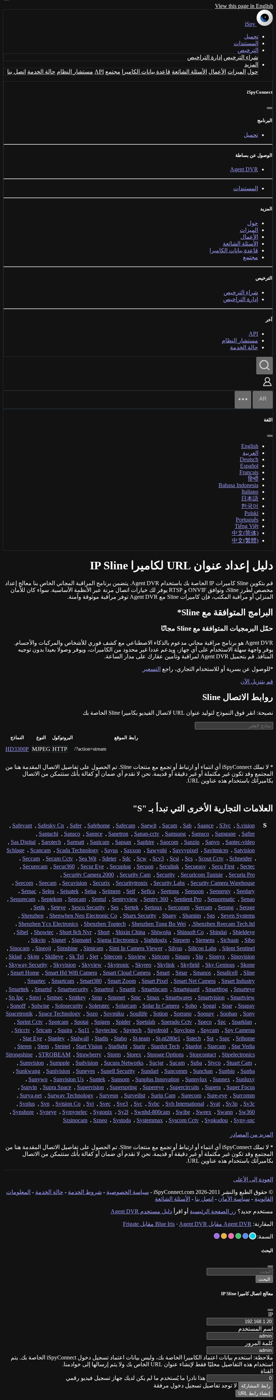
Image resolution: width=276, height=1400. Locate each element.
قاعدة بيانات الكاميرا (146, 72)
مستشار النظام (75, 72)
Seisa (90, 891)
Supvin (29, 1087)
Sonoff (18, 1006)
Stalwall (79, 1038)
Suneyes (85, 1071)
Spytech (132, 1030)
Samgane (225, 834)
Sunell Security (118, 1071)
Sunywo (37, 1079)
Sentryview (125, 899)
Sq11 (83, 1030)
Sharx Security (139, 916)
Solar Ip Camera (160, 1006)
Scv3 (158, 858)
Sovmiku (114, 1014)
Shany (169, 916)
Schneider (240, 858)
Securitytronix (132, 883)
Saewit (148, 825)
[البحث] (264, 365)
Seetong (170, 891)
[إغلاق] (269, 108)
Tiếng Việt (246, 526)
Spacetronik (19, 1014)
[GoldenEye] (224, 1236)
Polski (251, 513)
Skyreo (143, 965)
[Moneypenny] (231, 1236)
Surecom (191, 1095)
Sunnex (221, 1079)
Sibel (22, 932)
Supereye (153, 1087)
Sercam (203, 907)
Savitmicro (216, 850)
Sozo (92, 1014)
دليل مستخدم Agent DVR (141, 1211)
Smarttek (19, 989)
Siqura (182, 956)
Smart (163, 973)
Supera (213, 1087)
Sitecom (113, 956)
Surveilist (134, 1095)
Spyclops (184, 1030)
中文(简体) (245, 533)
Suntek (97, 1079)
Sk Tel (76, 956)
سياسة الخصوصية (127, 1192)
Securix (101, 883)
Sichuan (229, 940)
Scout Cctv (211, 858)
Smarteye (244, 989)
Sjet (93, 956)
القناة (267, 1371)
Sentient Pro (188, 899)
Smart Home (24, 973)
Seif (130, 891)
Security (165, 875)
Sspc (224, 1038)
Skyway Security (28, 965)
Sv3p (232, 1104)
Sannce (94, 834)
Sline (249, 973)
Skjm (33, 956)
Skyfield (189, 965)
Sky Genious (220, 965)
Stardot (193, 1046)
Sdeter (109, 858)
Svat (215, 1104)
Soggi (209, 1006)
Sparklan (242, 1022)
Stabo (120, 1038)
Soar (227, 1006)
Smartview (242, 997)
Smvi (35, 997)
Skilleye (54, 956)
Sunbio (226, 1071)
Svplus (27, 1104)
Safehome (98, 825)
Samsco (200, 834)
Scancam (40, 850)
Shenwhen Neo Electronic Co (83, 916)
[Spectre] (253, 1236)
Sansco (72, 834)
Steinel (62, 1046)
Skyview (92, 965)
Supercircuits (184, 1087)
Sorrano (183, 1014)
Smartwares (178, 997)
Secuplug (120, 866)
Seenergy (220, 891)
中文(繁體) (245, 540)
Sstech (193, 1038)
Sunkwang (28, 1071)
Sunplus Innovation (157, 1079)
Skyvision (64, 965)
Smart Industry (238, 981)
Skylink (166, 965)
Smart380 (91, 981)
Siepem (181, 940)
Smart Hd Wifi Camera (71, 973)
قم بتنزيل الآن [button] (256, 681)
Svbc (154, 1104)
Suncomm (175, 1071)
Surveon (108, 1095)
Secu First (223, 866)
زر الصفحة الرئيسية (213, 1211)
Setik (39, 907)
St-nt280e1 (168, 1038)
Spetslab (145, 1022)
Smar (181, 973)
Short (103, 932)
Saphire (145, 842)
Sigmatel (81, 940)
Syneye (48, 1112)
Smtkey (77, 997)
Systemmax (150, 1120)
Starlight (117, 1046)
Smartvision (211, 997)
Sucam (177, 1063)
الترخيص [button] (248, 50)
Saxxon (132, 850)
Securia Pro (242, 875)
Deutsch (249, 459)
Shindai (218, 932)
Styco (214, 1063)
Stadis (101, 1038)
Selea (48, 891)
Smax (153, 997)
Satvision (244, 850)
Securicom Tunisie (202, 875)
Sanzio (191, 842)
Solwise (40, 1006)
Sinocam (19, 948)
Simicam (93, 948)
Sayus (111, 850)
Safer (76, 825)
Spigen (102, 1022)
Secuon (145, 866)
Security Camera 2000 (88, 875)
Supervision (90, 1087)
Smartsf (43, 989)
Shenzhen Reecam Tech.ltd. (223, 924)
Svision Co (67, 1104)
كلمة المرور (259, 1343)
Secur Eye (92, 866)
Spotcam (58, 1022)
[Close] (270, 1310)
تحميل (251, 36)
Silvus (175, 948)
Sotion (160, 1014)
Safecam (125, 825)
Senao (248, 899)
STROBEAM (54, 1054)
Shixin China (130, 932)
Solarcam (126, 1006)
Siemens (205, 940)
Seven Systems (238, 916)
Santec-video (240, 842)
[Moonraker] (245, 1236)
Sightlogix (155, 940)
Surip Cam (163, 1095)
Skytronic (118, 965)
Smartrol (104, 989)
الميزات (236, 72)
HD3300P (17, 749)
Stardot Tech (165, 1046)
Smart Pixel (155, 981)
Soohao (228, 1014)
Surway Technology (70, 1095)
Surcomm (244, 1095)
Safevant (22, 825)
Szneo (100, 1120)
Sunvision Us (68, 1079)
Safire (248, 834)
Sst (210, 1038)
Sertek (131, 907)
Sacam (169, 825)
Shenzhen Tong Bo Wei (159, 924)
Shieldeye (244, 932)
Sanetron (118, 834)
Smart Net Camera (195, 981)
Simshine (67, 948)
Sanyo (212, 842)
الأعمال (217, 72)
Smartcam (62, 981)
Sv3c (249, 1104)
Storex (133, 1054)
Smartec (36, 981)
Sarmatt (75, 842)
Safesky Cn (51, 825)
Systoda (122, 1120)
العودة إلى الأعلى (253, 1179)
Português (247, 520)
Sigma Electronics (117, 940)
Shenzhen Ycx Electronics (48, 924)
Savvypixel (185, 850)
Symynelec (74, 1112)
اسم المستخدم (255, 1329)
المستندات (246, 43)
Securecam (35, 866)
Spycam (210, 1030)
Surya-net (31, 1095)
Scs (189, 858)
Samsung (175, 834)
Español (249, 466)
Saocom (169, 842)
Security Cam (135, 875)
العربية (250, 453)
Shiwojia (161, 932)
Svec (105, 1104)
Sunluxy (245, 1079)
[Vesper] (217, 1236)
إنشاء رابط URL (254, 1393)
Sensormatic (221, 899)
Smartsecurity (73, 989)
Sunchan (203, 1071)
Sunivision (58, 1071)
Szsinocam (75, 1120)
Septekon (51, 899)
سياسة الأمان (234, 1199)
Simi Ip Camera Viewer (135, 948)
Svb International (184, 1104)
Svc (138, 1104)
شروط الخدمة (85, 1192)
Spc (221, 1022)
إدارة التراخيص (204, 57)
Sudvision (86, 1063)
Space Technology (59, 1014)
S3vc (225, 825)
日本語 (249, 498)
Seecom (24, 883)
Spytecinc (106, 1030)
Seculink (169, 866)
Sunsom (120, 1079)
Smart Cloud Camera (127, 973)
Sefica (148, 891)
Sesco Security (88, 907)
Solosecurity (69, 1006)
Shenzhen (32, 916)
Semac (28, 891)
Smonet (116, 997)
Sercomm (178, 907)
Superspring (123, 1087)
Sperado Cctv (176, 1022)
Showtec (44, 932)
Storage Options (165, 1054)
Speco (205, 1022)
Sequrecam (22, 899)
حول (252, 72)
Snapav (246, 1006)
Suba (196, 1063)
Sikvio (38, 940)
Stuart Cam (239, 1063)
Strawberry (88, 1054)
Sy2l (123, 1112)
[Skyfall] (238, 1236)
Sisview (137, 956)
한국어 (249, 506)
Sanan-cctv (146, 834)
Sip (199, 956)
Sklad (15, 956)
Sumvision (32, 1063)
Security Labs (169, 883)
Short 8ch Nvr (75, 932)
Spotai (81, 1022)
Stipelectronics (238, 1054)
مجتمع (112, 72)
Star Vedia (243, 1046)
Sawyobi (157, 850)
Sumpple (60, 1063)
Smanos (202, 973)
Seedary (245, 891)
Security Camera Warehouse (222, 883)
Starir (139, 1046)
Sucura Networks (123, 1063)
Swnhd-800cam (152, 1112)
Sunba (247, 1071)
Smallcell (227, 973)
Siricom (160, 956)
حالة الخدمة (41, 72)
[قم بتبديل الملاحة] (243, 400)
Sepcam (77, 899)
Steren (24, 1046)
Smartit (127, 989)
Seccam (31, 858)
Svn (45, 1104)
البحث (264, 1279)
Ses (115, 907)
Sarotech (51, 842)
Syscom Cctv (184, 1120)
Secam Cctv (59, 858)
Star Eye (32, 1038)
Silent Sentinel (238, 948)
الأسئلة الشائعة (189, 72)
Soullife (138, 1014)
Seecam (47, 883)
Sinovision (243, 956)
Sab (187, 825)
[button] (267, 387)
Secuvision (74, 883)
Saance (205, 825)
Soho (191, 1006)
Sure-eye (217, 1095)
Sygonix (102, 1112)
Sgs (211, 916)
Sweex (203, 1112)
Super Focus (240, 1087)
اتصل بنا (16, 72)
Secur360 (64, 866)
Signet (58, 940)
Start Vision (89, 1046)
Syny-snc (244, 1120)
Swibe (183, 1112)
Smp (97, 997)
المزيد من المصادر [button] (251, 1134)
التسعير (152, 669)
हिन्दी (253, 479)
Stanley (56, 1038)
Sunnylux (196, 1079)
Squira (65, 1030)
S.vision (245, 825)
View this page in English (244, 6)
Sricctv (22, 1030)
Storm (114, 1054)
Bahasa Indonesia (238, 485)
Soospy (205, 1014)
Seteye (58, 907)
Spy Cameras (240, 1030)
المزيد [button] (251, 64)
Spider (123, 1022)
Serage (247, 907)
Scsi (174, 858)
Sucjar (156, 1063)
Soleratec (99, 1006)
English (249, 446)
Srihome (245, 1038)
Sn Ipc (16, 997)
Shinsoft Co (190, 932)
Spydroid (157, 1030)
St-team (141, 1038)
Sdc (126, 858)
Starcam (216, 1046)
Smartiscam (154, 989)
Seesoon (194, 891)
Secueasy (195, 866)
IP (270, 1314)
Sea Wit (87, 858)
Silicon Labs (202, 948)
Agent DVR (244, 169)
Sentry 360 (155, 899)
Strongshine (19, 1054)
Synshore (23, 1112)
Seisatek (69, 891)
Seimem (111, 891)
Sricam (44, 1030)
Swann (225, 1112)
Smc (136, 997)
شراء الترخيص (241, 57)
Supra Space (57, 1087)
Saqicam (99, 842)
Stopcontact (202, 1054)
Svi (90, 1104)
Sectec (247, 866)
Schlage (15, 850)
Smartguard (186, 989)
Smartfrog (216, 989)
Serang (226, 907)
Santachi (48, 834)
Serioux (153, 907)
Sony (249, 1014)
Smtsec (55, 997)
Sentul (99, 899)
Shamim (191, 916)
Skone (247, 965)
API (99, 72)
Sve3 (122, 1104)
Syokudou (216, 1120)
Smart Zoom (121, 981)
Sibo (249, 940)
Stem (43, 1046)
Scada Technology (77, 850)
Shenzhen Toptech (105, 924)
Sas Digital (23, 842)
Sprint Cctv (30, 1022)
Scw (142, 858)
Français (248, 472)
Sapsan (123, 842)
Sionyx (217, 956)
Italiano (250, 492)
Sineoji (43, 948)
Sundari (149, 1071)
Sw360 (247, 1112)
